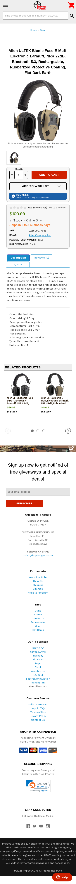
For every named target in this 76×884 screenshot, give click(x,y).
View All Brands (38, 686)
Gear (38, 626)
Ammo (38, 614)
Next (68, 431)
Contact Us (38, 719)
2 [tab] (38, 431)
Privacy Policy (38, 716)
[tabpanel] (21, 399)
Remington (38, 682)
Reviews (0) (41, 257)
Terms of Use (38, 712)
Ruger (38, 663)
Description (18, 257)
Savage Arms (38, 651)
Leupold (38, 674)
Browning (38, 648)
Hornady (38, 655)
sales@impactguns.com (38, 555)
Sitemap (38, 588)
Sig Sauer (38, 659)
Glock (38, 667)
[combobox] (35, 16)
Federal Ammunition (38, 678)
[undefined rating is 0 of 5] (18, 207)
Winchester (38, 671)
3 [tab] (43, 431)
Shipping (38, 585)
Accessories (38, 622)
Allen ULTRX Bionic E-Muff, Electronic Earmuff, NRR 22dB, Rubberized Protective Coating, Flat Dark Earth (54, 403)
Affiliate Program (38, 592)
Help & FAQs (38, 708)
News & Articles (38, 577)
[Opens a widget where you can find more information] (62, 877)
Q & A (18, 264)
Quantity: (19, 169)
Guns (38, 610)
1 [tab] (32, 431)
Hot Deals (38, 630)
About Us (38, 581)
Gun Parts (38, 618)
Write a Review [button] (57, 207)
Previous (8, 431)
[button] (38, 786)
